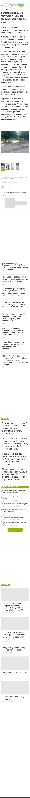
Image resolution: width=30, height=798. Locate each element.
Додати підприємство (15, 530)
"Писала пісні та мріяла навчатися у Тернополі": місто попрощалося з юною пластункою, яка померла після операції (15, 360)
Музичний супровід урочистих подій (15, 673)
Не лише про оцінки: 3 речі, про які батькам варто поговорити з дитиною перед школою (15, 279)
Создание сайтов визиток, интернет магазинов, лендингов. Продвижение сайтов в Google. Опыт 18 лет (14, 606)
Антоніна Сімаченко (9, 187)
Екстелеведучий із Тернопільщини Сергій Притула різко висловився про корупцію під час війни (15, 266)
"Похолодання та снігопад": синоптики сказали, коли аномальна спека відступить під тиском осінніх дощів (14, 428)
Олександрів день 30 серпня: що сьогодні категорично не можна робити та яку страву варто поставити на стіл (14, 291)
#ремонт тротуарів (12, 182)
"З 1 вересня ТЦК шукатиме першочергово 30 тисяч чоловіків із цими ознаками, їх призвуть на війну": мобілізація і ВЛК (15, 443)
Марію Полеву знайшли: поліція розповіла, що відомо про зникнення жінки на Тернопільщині (15, 345)
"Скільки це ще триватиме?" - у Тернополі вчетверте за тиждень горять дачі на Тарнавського (14, 317)
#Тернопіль (3, 182)
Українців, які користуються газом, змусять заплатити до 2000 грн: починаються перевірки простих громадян (15, 459)
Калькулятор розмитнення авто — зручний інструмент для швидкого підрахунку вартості (14, 635)
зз (23, 75)
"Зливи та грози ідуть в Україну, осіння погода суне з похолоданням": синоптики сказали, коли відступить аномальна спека (14, 475)
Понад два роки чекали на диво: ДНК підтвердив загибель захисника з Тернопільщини (15, 304)
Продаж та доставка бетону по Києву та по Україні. (14, 649)
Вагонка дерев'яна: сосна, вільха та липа (13, 698)
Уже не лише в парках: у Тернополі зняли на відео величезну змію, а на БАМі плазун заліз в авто (12, 331)
